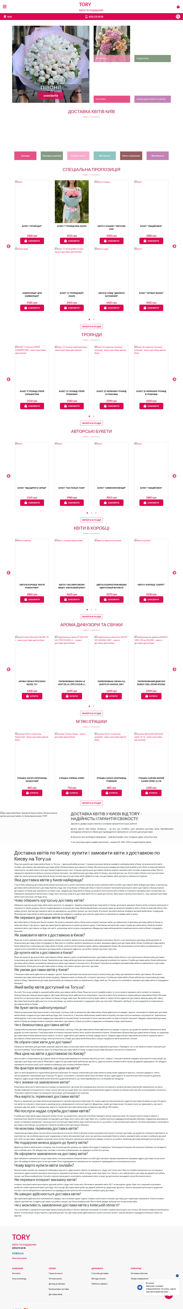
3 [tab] (95, 513)
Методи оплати (99, 1278)
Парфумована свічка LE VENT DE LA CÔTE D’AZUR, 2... (72, 682)
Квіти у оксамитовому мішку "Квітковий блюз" (71, 586)
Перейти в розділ (91, 326)
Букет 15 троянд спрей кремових (71, 392)
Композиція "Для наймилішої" (32, 294)
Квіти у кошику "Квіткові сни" (111, 227)
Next (174, 246)
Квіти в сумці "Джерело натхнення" (112, 294)
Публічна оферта (99, 1283)
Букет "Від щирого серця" (32, 488)
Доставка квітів (55, 1294)
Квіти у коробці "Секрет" (151, 584)
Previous (8, 246)
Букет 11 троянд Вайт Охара (72, 294)
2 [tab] (93, 319)
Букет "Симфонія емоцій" (111, 488)
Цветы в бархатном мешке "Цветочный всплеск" (112, 586)
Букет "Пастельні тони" (71, 488)
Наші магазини (19, 1258)
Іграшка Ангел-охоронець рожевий (111, 779)
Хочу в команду (19, 1278)
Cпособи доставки (100, 1273)
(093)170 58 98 (19, 1248)
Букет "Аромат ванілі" (151, 293)
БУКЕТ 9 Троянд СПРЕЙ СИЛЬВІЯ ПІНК (32, 392)
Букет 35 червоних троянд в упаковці (151, 392)
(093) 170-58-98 (96, 16)
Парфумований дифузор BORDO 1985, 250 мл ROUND (151, 682)
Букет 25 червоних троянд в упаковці (111, 392)
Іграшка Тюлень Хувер (71, 778)
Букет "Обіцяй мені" (151, 226)
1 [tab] (89, 319)
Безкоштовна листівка (59, 1289)
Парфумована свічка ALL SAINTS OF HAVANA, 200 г (111, 682)
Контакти (16, 1273)
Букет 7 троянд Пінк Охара (71, 226)
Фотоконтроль (55, 1278)
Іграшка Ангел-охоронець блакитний (32, 779)
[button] (178, 16)
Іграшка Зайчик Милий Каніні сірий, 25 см (151, 779)
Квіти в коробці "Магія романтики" (32, 586)
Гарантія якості (56, 1273)
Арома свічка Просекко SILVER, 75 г (32, 682)
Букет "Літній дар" (32, 226)
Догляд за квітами (57, 1283)
